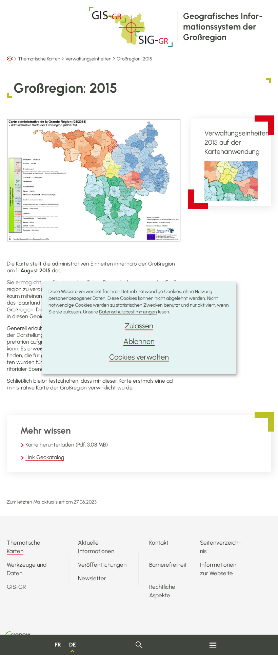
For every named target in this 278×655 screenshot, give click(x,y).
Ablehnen (139, 341)
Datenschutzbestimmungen (128, 311)
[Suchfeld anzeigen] (139, 645)
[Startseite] (10, 58)
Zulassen (139, 325)
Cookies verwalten (139, 356)
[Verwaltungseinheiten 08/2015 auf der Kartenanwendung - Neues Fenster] (231, 181)
